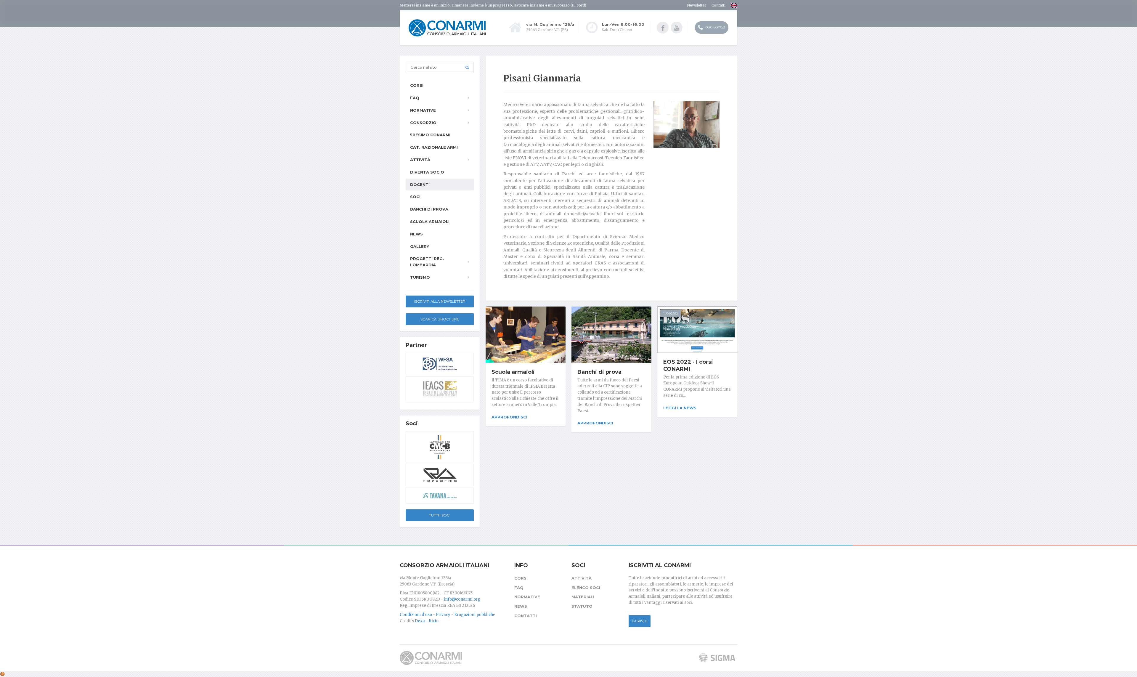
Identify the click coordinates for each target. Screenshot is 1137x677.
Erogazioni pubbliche (474, 614)
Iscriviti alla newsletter (439, 301)
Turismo (420, 277)
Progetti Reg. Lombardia (427, 261)
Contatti (718, 5)
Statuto (581, 606)
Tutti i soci (439, 515)
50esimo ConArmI (430, 134)
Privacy (443, 614)
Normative (423, 110)
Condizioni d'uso (416, 614)
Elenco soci (585, 587)
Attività (420, 159)
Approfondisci (509, 417)
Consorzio (423, 122)
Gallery (419, 246)
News (416, 234)
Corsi (416, 85)
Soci (415, 196)
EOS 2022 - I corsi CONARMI (688, 365)
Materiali (582, 596)
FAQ (414, 97)
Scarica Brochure (439, 319)
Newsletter (696, 5)
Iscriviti (639, 621)
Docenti (420, 184)
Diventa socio (427, 172)
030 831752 (714, 27)
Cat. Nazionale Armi (434, 147)
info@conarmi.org (462, 599)
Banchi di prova (599, 372)
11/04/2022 (670, 313)
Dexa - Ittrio (427, 620)
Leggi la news (679, 407)
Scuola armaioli (513, 372)
